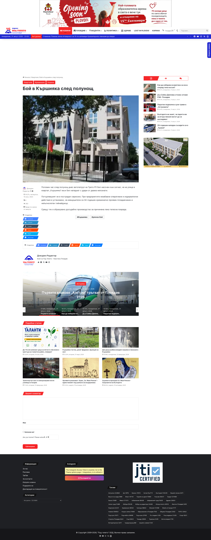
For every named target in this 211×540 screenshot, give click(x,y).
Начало (27, 77)
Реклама (26, 472)
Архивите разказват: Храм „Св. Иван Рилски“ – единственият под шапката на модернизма (80, 381)
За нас (25, 469)
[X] (43, 262)
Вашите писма (176, 493)
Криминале (40, 82)
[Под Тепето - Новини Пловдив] (15, 31)
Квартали (34, 77)
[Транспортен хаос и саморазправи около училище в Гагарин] (41, 368)
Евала (112, 500)
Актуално (114, 493)
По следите (155, 515)
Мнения (154, 508)
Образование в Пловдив (147, 511)
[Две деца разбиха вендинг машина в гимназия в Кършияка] (120, 337)
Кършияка (82, 217)
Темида (141, 519)
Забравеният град (155, 500)
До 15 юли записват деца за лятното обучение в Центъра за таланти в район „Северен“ (41, 351)
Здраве (127, 31)
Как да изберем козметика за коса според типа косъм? (81, 294)
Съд (130, 519)
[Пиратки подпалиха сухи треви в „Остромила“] (150, 107)
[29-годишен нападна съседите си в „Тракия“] (150, 128)
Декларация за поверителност (35, 489)
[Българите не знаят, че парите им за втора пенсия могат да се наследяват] (150, 117)
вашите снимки (146, 523)
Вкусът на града (115, 497)
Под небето (127, 515)
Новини (66, 31)
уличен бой (98, 217)
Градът (172, 497)
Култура (141, 508)
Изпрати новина (29, 482)
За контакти (27, 479)
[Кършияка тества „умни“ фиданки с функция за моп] (81, 337)
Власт (129, 497)
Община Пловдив (167, 511)
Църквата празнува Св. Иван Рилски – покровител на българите (116, 381)
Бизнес (136, 493)
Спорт (183, 515)
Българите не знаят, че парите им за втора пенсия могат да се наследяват (172, 116)
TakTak (25, 475)
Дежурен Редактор (46, 255)
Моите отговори (169, 508)
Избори (127, 504)
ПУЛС (182, 511)
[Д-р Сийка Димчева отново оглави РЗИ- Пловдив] (150, 98)
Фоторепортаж (115, 523)
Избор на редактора (144, 504)
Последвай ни (85, 478)
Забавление (138, 500)
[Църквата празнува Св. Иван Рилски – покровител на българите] (120, 368)
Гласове (159, 497)
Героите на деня (144, 497)
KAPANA (156, 31)
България (161, 493)
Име (24, 423)
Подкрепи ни (28, 486)
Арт (126, 493)
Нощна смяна (128, 511)
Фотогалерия (167, 519)
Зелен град (114, 504)
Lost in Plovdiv (141, 31)
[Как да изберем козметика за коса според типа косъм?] (150, 88)
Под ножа (141, 515)
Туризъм (153, 519)
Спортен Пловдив (115, 519)
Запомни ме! (29, 432)
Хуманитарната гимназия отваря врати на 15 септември (64, 36)
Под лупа (113, 515)
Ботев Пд (148, 493)
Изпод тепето (162, 504)
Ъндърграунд (130, 523)
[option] (81, 294)
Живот (124, 500)
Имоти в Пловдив (179, 504)
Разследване (170, 515)
